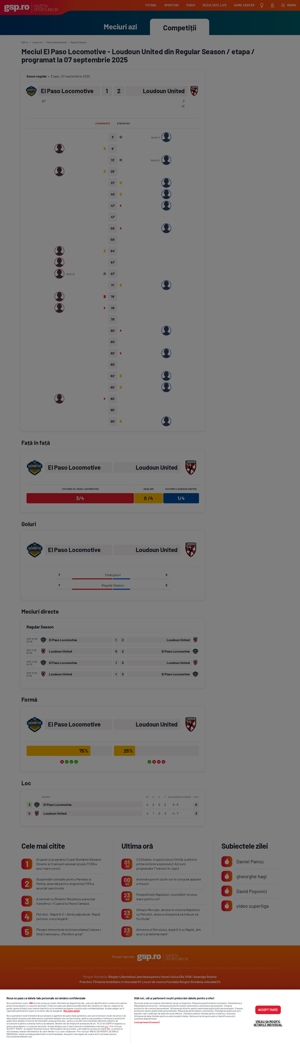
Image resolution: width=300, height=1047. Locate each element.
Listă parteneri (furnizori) (147, 1022)
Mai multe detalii (71, 1010)
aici (106, 1026)
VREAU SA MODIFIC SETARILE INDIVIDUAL (268, 1023)
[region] (150, 1018)
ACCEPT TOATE (268, 1010)
